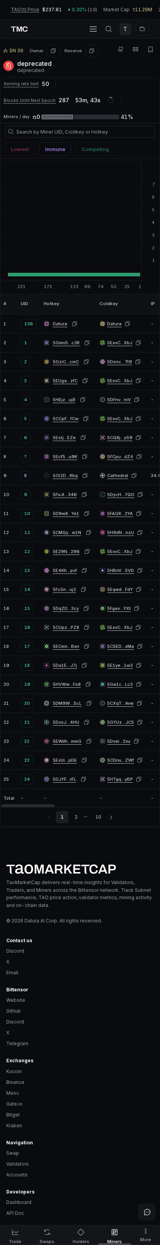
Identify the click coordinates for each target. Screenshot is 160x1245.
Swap (12, 1153)
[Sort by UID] (35, 303)
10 (98, 817)
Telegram (17, 1043)
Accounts (17, 1175)
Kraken (14, 1125)
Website (15, 1000)
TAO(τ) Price (25, 9)
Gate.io (14, 1104)
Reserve (73, 51)
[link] (114, 324)
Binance (15, 1082)
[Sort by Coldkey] (125, 303)
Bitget (13, 1115)
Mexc (12, 1093)
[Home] (80, 869)
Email (12, 972)
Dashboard (18, 1202)
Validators (17, 1164)
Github (13, 1011)
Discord (15, 951)
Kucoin (14, 1071)
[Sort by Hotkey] (67, 303)
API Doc (15, 1213)
